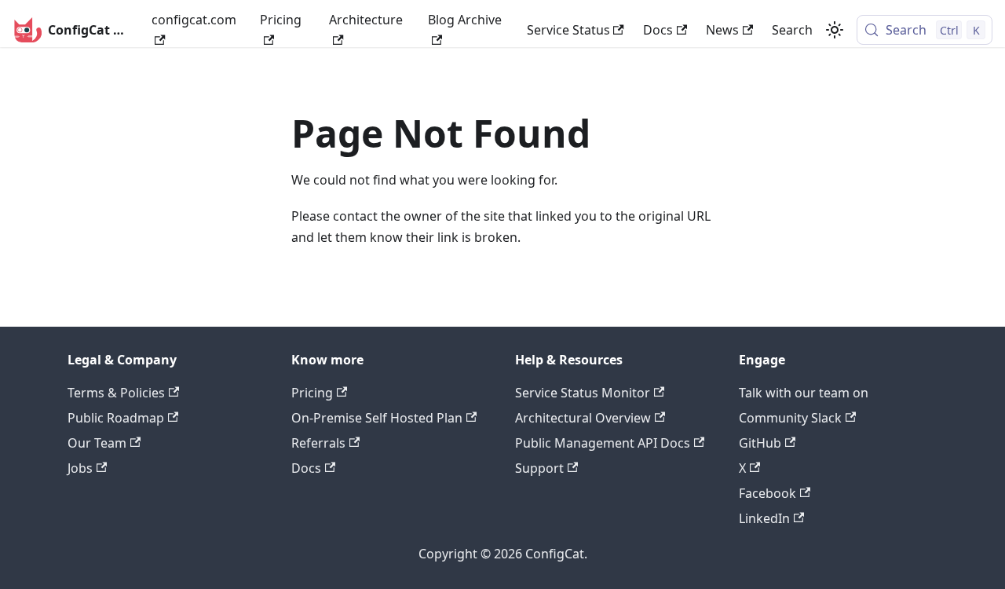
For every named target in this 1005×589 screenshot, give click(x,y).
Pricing (281, 19)
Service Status (568, 29)
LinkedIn (764, 518)
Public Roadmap (116, 417)
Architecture (366, 19)
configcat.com (194, 19)
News (722, 29)
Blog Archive (465, 19)
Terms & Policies (116, 392)
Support (539, 468)
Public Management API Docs (602, 443)
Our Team (97, 443)
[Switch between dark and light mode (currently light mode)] (834, 29)
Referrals (318, 443)
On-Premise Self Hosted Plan (376, 417)
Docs (658, 29)
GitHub (760, 443)
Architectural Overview (583, 417)
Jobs (80, 468)
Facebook (767, 493)
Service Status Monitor (582, 392)
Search (792, 29)
